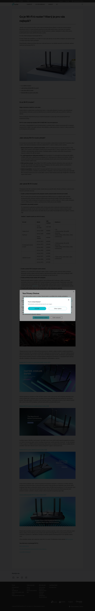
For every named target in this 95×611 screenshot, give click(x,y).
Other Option (57, 308)
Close (68, 299)
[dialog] (47, 305)
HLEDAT (37, 308)
